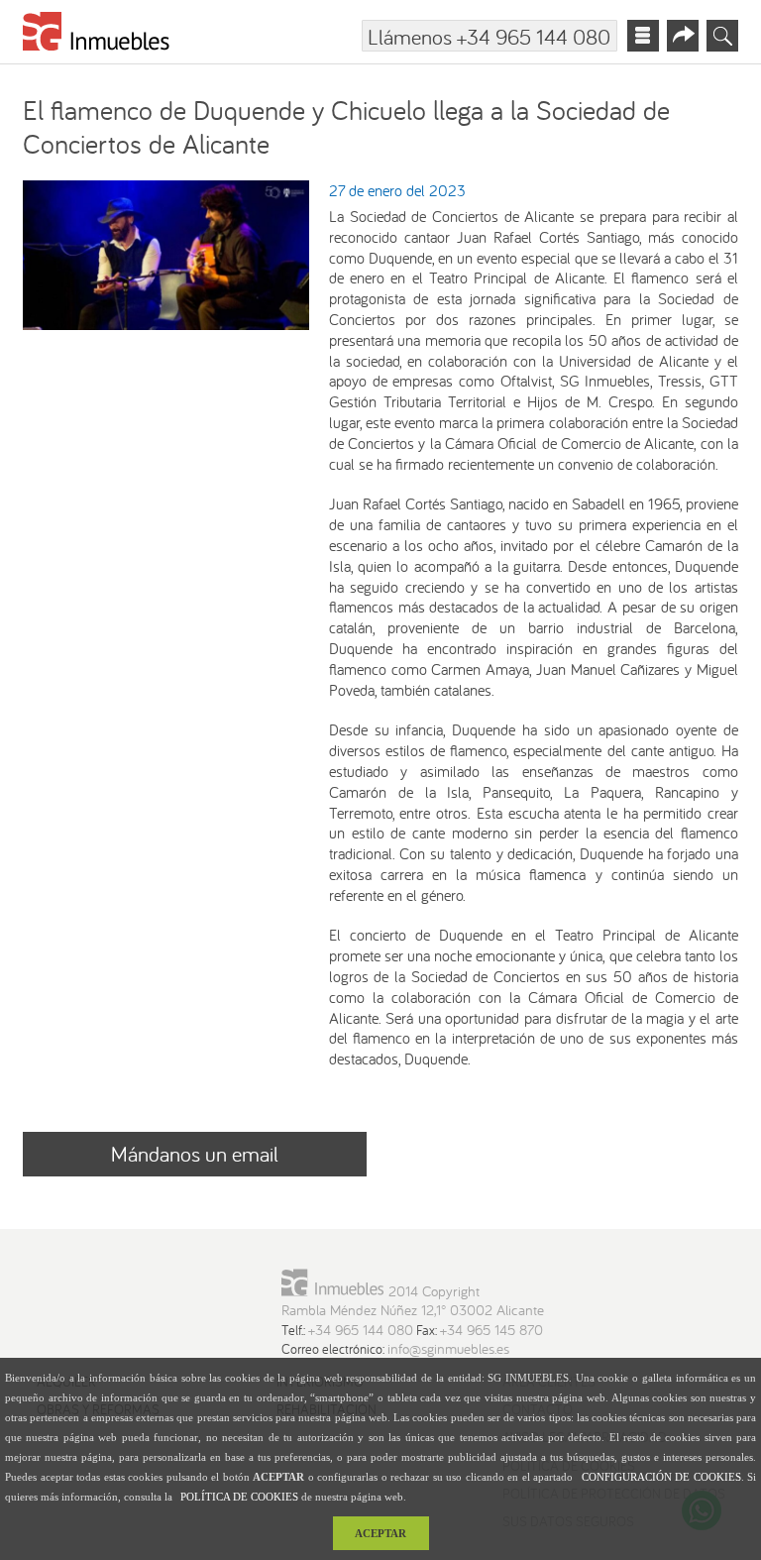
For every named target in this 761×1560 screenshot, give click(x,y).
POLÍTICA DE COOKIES (239, 1497)
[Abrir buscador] (722, 36)
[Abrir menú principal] (643, 36)
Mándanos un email (194, 1154)
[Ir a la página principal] (97, 35)
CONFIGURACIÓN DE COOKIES (661, 1477)
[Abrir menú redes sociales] (683, 36)
